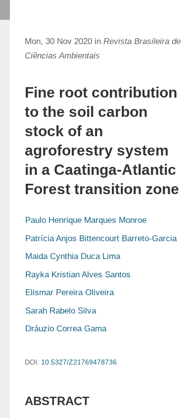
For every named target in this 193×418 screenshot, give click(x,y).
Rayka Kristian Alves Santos (78, 274)
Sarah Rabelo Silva (60, 310)
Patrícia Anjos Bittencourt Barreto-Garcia (101, 238)
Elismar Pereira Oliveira (69, 292)
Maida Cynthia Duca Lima (72, 256)
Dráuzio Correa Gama (65, 328)
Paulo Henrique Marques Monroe (85, 220)
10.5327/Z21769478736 (79, 362)
